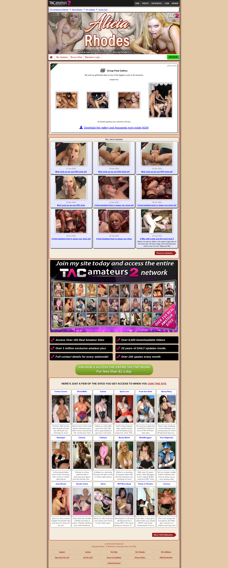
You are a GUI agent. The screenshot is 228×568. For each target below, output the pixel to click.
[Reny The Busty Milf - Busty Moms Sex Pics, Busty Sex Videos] (167, 409)
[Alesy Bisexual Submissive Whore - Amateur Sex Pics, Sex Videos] (103, 501)
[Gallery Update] (103, 70)
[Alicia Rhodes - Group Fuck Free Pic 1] (66, 100)
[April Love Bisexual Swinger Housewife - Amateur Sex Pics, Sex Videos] (124, 409)
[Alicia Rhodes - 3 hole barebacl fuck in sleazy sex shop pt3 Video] (157, 187)
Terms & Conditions (114, 557)
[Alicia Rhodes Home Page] (51, 57)
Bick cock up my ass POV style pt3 (114, 172)
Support (62, 552)
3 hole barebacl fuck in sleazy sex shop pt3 (156, 205)
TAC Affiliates (166, 552)
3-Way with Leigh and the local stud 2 (157, 239)
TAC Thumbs (140, 552)
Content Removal (113, 563)
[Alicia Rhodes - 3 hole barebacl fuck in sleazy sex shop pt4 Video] (114, 187)
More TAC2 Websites (163, 535)
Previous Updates (165, 253)
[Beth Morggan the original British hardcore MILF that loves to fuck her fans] (145, 455)
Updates (145, 3)
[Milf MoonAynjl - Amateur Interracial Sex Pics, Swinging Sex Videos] (124, 501)
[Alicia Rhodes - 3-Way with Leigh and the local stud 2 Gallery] (157, 221)
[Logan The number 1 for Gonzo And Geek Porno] (145, 409)
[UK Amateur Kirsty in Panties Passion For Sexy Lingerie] (145, 501)
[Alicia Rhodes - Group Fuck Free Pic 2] (97, 100)
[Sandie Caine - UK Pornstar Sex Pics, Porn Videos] (82, 501)
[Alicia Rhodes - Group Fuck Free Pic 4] (160, 100)
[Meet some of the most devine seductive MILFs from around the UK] (82, 409)
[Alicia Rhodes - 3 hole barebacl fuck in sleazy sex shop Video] (114, 221)
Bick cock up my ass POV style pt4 (71, 172)
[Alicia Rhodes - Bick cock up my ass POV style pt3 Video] (114, 154)
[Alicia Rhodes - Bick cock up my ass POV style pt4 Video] (71, 154)
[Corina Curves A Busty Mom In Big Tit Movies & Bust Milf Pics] (61, 409)
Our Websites (156, 3)
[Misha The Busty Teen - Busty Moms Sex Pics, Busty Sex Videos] (124, 455)
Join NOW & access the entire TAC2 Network (114, 369)
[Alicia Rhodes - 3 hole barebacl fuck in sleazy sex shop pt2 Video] (71, 221)
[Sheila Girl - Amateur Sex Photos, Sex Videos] (61, 455)
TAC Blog (113, 552)
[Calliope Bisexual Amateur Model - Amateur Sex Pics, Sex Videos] (103, 455)
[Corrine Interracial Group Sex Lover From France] (167, 501)
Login (167, 3)
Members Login (92, 57)
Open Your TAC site (62, 557)
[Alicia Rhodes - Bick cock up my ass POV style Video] (71, 187)
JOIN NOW (175, 3)
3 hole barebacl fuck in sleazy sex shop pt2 (71, 239)
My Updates (62, 57)
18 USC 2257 (88, 557)
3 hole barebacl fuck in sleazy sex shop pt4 (114, 205)
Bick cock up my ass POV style (71, 205)
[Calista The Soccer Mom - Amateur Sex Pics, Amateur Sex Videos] (103, 409)
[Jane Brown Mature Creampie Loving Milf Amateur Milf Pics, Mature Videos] (61, 501)
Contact (88, 552)
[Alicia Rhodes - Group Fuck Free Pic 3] (128, 100)
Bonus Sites (76, 57)
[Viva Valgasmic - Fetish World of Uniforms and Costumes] (167, 455)
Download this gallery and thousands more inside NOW (116, 127)
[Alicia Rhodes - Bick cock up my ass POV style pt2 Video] (157, 154)
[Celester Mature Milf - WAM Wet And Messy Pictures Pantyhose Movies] (82, 455)
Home (137, 3)
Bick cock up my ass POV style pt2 (157, 172)
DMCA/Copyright (166, 557)
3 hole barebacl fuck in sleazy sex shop (114, 239)
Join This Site (157, 383)
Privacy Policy (140, 557)
